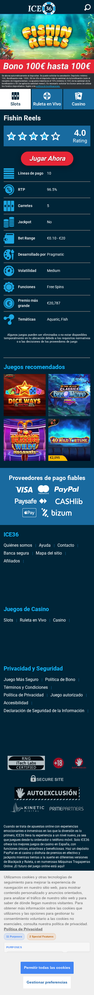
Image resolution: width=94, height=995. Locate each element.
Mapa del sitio (49, 553)
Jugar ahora (47, 158)
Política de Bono (60, 679)
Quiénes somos (18, 545)
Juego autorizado (66, 694)
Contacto (65, 545)
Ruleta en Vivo (47, 104)
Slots (15, 104)
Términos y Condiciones (26, 687)
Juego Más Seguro (21, 679)
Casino (78, 104)
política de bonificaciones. (48, 86)
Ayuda (45, 545)
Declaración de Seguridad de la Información (44, 710)
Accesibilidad (16, 702)
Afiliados (12, 560)
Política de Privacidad (24, 694)
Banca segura (16, 553)
